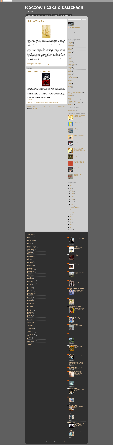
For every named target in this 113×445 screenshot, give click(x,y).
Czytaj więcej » (30, 61)
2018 (71, 219)
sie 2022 (72, 198)
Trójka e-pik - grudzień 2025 (79, 381)
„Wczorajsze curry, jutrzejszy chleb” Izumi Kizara (79, 116)
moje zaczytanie (72, 422)
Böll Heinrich (29, 243)
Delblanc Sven (30, 255)
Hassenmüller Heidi (31, 269)
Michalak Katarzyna (31, 293)
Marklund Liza (30, 288)
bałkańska (70, 48)
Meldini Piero (40, 64)
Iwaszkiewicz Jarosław (31, 280)
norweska (70, 73)
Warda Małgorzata (30, 343)
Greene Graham (30, 262)
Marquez (29, 290)
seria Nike (70, 98)
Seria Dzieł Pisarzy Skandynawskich (75, 92)
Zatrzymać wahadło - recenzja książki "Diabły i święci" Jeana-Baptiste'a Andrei (78, 283)
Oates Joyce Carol (30, 303)
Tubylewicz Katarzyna (31, 335)
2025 (71, 185)
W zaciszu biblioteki (73, 388)
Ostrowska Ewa (30, 307)
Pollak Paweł (38, 102)
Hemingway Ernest (31, 271)
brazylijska (70, 51)
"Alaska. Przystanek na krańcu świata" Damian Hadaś (78, 432)
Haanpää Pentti (30, 266)
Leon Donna (29, 284)
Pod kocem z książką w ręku (74, 316)
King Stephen (30, 281)
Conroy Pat (29, 252)
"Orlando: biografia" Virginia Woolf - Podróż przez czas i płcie (79, 309)
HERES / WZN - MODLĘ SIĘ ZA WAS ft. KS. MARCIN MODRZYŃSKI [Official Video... (79, 425)
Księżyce (33, 64)
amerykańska (70, 40)
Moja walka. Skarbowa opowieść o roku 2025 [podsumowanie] (78, 373)
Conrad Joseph (30, 250)
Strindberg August (30, 328)
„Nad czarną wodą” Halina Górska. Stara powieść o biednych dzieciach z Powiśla (79, 149)
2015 (71, 224)
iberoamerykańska (71, 64)
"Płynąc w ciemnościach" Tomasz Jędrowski (78, 248)
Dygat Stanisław (30, 258)
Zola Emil (29, 344)
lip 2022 (72, 199)
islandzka (70, 65)
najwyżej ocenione (71, 109)
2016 (71, 222)
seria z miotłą (70, 104)
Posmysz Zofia (30, 315)
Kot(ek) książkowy (72, 430)
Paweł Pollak (71, 333)
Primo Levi (29, 316)
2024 (71, 187)
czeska (69, 55)
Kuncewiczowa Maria (31, 283)
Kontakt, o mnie (39, 15)
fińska (69, 58)
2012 (71, 229)
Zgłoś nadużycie (72, 36)
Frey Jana (29, 259)
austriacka (70, 46)
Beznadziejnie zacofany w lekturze (76, 362)
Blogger (65, 441)
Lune (36, 64)
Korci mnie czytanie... (73, 405)
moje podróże (71, 271)
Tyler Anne (29, 337)
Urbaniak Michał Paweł (31, 340)
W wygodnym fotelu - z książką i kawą (76, 337)
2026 (71, 183)
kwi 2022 (72, 204)
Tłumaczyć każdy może (73, 334)
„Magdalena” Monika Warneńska (77, 175)
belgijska (70, 49)
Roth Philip (29, 321)
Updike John (29, 338)
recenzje (44, 64)
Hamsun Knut (30, 268)
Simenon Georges (30, 324)
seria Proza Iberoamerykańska (74, 99)
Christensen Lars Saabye (32, 247)
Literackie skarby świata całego (75, 371)
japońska (70, 67)
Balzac (28, 237)
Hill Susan (29, 274)
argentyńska (70, 43)
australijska (70, 45)
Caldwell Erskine (30, 244)
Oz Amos (29, 309)
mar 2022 (72, 206)
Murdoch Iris (29, 299)
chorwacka (70, 54)
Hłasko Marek (30, 278)
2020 (71, 216)
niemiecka (70, 71)
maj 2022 (72, 202)
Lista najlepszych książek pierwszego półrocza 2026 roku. (78, 356)
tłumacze (56, 102)
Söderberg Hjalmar (30, 332)
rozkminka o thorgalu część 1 (74, 368)
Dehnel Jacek (30, 253)
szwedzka (70, 81)
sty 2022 (72, 212)
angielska (70, 42)
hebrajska (70, 61)
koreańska (70, 70)
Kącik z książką (72, 413)
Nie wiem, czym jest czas (78, 264)
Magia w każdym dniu (73, 324)
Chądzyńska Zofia (30, 249)
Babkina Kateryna (30, 236)
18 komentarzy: (38, 63)
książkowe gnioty (71, 110)
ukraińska (70, 84)
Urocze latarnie (76, 338)
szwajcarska (70, 80)
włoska (48, 64)
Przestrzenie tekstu (73, 345)
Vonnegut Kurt (30, 341)
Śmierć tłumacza (51, 102)
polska (42, 102)
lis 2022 (72, 193)
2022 (71, 190)
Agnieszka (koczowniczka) (75, 27)
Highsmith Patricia (30, 272)
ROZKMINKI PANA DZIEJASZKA (75, 367)
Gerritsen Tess (30, 261)
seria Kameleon (71, 96)
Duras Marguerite (30, 256)
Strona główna (31, 15)
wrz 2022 (72, 196)
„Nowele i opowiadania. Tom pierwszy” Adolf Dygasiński (79, 162)
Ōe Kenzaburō (30, 346)
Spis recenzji (47, 15)
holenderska (70, 62)
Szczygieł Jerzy (30, 331)
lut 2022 (72, 211)
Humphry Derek (30, 277)
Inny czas (71, 380)
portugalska (70, 76)
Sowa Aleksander (30, 325)
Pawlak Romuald (30, 310)
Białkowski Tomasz (31, 240)
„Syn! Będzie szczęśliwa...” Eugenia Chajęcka (79, 129)
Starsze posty (61, 106)
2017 (71, 221)
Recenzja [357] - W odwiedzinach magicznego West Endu (78, 399)
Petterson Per (30, 312)
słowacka (70, 83)
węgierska (70, 86)
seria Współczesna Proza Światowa (75, 102)
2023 (71, 188)
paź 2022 (72, 194)
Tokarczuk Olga (30, 334)
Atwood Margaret (30, 234)
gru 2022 (72, 191)
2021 (71, 214)
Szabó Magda (30, 329)
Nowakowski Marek (31, 302)
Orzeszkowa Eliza (30, 305)
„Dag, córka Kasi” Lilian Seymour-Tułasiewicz (78, 123)
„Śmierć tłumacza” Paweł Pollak (39, 71)
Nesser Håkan (30, 300)
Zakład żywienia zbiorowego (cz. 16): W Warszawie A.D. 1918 (76, 364)
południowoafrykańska (72, 77)
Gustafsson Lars (30, 265)
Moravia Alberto (30, 296)
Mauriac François (30, 291)
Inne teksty (55, 15)
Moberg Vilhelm (30, 294)
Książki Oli (71, 280)
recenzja (45, 102)
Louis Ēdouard (30, 287)
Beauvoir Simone (30, 239)
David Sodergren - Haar (78, 255)
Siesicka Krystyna (30, 322)
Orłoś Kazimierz (30, 306)
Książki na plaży (72, 354)
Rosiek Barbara (30, 319)
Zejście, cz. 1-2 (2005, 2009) (79, 238)
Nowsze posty (31, 106)
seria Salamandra (71, 101)
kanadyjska (70, 68)
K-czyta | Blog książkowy (74, 254)
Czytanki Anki (71, 298)
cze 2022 (72, 201)
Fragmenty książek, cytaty (65, 15)
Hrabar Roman (30, 275)
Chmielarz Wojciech (31, 246)
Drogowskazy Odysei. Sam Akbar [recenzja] (78, 318)
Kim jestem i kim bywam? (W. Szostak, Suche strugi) (79, 291)
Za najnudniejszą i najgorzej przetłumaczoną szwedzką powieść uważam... (79, 155)
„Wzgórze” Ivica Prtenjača (78, 135)
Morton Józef (29, 297)
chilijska (69, 52)
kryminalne (33, 102)
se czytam (71, 237)
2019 (71, 218)
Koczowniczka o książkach (54, 7)
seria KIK (70, 95)
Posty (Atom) (34, 108)
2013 (71, 227)
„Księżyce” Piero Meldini (36, 21)
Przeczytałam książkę (73, 246)
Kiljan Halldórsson (72, 263)
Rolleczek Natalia (30, 318)
